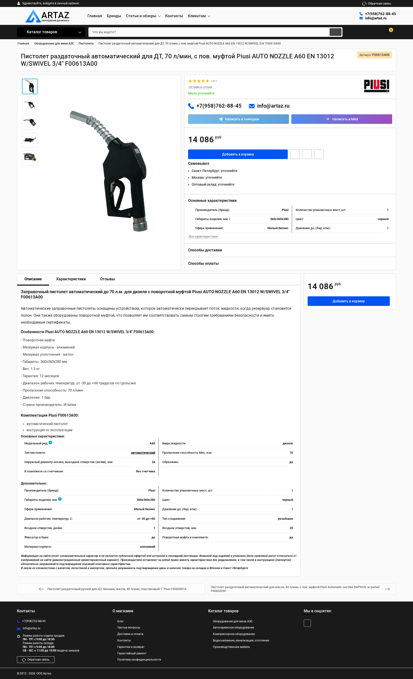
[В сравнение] (319, 154)
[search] (336, 32)
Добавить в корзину (238, 154)
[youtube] (307, 623)
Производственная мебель (231, 647)
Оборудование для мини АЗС (233, 621)
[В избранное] (307, 154)
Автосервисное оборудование (233, 627)
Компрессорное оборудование (234, 634)
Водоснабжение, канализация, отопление (241, 640)
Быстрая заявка (295, 154)
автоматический (143, 452)
